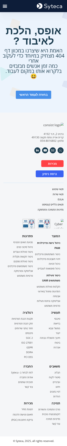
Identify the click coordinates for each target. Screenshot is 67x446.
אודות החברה (26, 377)
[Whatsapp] (61, 150)
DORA (29, 352)
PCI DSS (28, 357)
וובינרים (56, 382)
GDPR (29, 347)
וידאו (58, 386)
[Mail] (53, 150)
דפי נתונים (55, 391)
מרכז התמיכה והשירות (49, 409)
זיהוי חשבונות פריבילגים (48, 259)
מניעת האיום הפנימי (23, 242)
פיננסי (57, 318)
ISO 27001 (27, 342)
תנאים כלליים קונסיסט (53, 204)
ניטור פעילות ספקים (23, 261)
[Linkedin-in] (37, 150)
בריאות (57, 323)
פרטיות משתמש (52, 305)
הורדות (56, 396)
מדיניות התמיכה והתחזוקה (51, 209)
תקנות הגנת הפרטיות (22, 318)
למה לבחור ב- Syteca (22, 372)
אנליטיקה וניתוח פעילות (48, 301)
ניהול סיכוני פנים (25, 247)
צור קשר (29, 386)
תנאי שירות (58, 194)
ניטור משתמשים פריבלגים (47, 254)
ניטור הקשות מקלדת (23, 256)
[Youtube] (45, 150)
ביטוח (57, 342)
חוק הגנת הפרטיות (23, 323)
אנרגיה (56, 347)
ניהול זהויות (54, 263)
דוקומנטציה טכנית (51, 414)
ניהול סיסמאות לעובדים (49, 268)
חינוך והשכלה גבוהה (50, 337)
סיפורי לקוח (54, 377)
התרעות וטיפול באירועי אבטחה (49, 294)
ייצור (58, 333)
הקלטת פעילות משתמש (48, 286)
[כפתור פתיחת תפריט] (5, 6)
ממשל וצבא (54, 328)
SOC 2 (29, 337)
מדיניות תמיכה (53, 419)
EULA (61, 199)
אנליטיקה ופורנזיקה (23, 271)
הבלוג (57, 372)
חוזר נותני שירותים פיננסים (24, 331)
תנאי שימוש (58, 189)
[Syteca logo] (49, 6)
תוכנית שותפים (25, 382)
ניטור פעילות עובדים (23, 251)
